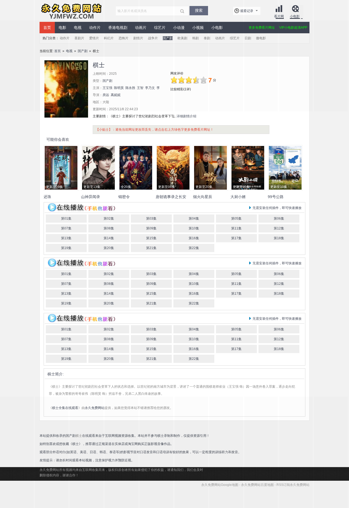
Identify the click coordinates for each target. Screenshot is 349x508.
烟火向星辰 (202, 197)
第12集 (279, 228)
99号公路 (276, 197)
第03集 (151, 218)
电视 (69, 51)
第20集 (109, 248)
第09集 (151, 228)
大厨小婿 (238, 197)
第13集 (66, 238)
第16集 (194, 238)
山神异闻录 (90, 197)
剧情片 (138, 38)
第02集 (109, 218)
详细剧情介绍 (186, 116)
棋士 (51, 374)
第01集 (66, 218)
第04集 (194, 218)
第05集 (236, 218)
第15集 (151, 238)
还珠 (47, 197)
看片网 (279, 16)
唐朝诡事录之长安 (171, 197)
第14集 (109, 238)
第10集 (194, 228)
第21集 (151, 248)
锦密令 (124, 197)
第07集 (66, 228)
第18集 (279, 238)
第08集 (109, 228)
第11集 (236, 228)
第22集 (194, 248)
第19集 (66, 248)
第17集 (236, 238)
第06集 (279, 218)
